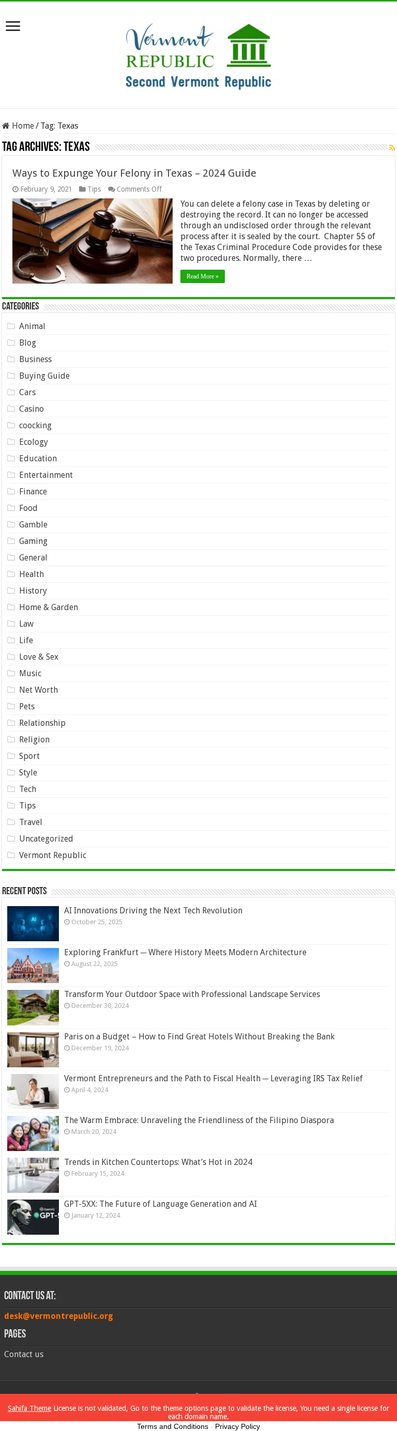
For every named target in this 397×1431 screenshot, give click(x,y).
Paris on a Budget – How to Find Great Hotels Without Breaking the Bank (199, 1036)
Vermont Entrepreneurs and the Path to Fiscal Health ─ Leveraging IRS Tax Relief (213, 1078)
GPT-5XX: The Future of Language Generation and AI (160, 1204)
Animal (32, 326)
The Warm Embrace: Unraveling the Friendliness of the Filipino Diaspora (199, 1120)
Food (28, 508)
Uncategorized (46, 839)
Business (35, 359)
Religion (34, 739)
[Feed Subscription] (392, 148)
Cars (27, 392)
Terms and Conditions (172, 1426)
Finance (33, 491)
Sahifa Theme (29, 1408)
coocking (35, 425)
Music (30, 673)
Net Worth (38, 690)
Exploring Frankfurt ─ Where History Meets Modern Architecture (185, 952)
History (33, 591)
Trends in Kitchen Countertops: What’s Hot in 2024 (158, 1162)
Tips (94, 189)
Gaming (33, 541)
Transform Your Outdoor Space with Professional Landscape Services (192, 994)
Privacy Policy (237, 1426)
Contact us (23, 1354)
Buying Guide (44, 376)
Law (26, 624)
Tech (27, 789)
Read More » (203, 276)
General (33, 558)
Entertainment (46, 475)
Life (26, 640)
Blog (27, 343)
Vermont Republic (52, 855)
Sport (29, 756)
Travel (30, 822)
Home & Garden (48, 607)
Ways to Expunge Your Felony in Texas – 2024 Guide (134, 173)
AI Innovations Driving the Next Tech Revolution (153, 910)
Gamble (33, 525)
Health (31, 574)
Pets (27, 706)
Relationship (42, 723)
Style (28, 772)
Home (22, 126)
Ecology (33, 442)
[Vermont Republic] (198, 52)
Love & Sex (38, 657)
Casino (31, 409)
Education (38, 458)
